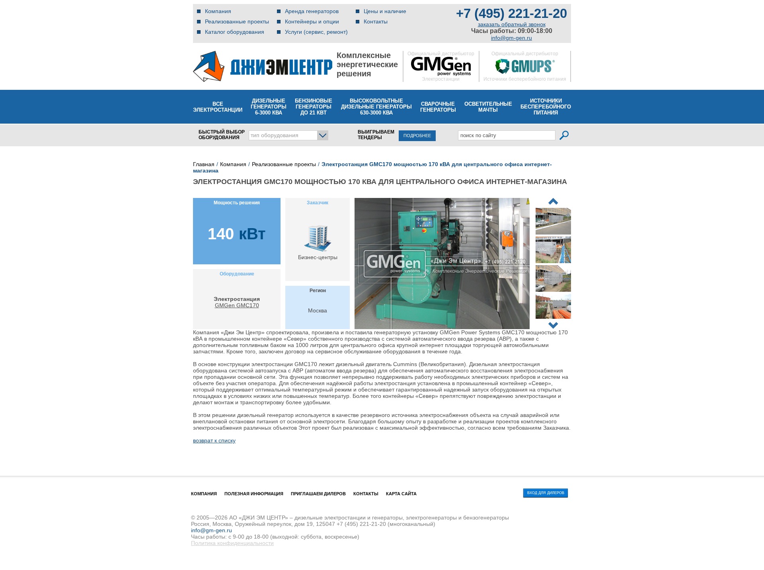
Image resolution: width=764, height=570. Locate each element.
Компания (218, 11)
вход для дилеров (545, 493)
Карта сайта (401, 493)
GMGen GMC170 (237, 305)
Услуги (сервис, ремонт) (316, 32)
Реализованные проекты (237, 21)
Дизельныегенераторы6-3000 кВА (268, 107)
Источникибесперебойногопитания (545, 107)
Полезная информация (253, 493)
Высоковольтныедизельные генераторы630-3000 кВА (376, 107)
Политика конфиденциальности (232, 543)
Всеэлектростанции (217, 107)
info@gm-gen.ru (511, 38)
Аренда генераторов (312, 11)
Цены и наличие (385, 11)
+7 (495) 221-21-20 (511, 13)
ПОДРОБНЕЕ (417, 135)
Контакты (376, 21)
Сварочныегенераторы (438, 107)
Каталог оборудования (234, 32)
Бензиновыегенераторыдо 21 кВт (313, 107)
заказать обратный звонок (512, 24)
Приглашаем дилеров (318, 493)
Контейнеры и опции (312, 21)
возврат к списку (214, 440)
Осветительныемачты (488, 107)
